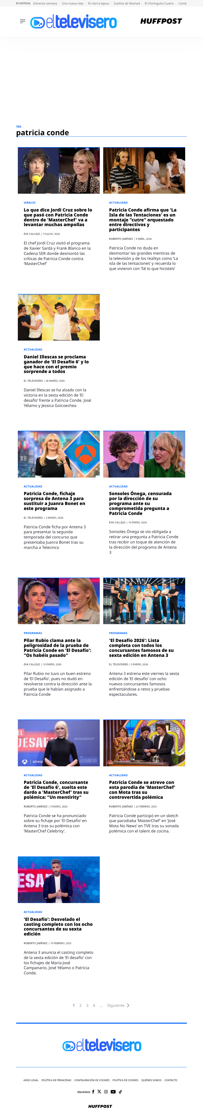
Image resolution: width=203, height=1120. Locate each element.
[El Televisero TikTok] (120, 1092)
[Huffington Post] (161, 21)
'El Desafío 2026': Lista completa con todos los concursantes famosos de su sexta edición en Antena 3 (141, 648)
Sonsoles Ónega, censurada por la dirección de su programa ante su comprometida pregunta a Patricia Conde (140, 503)
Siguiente (116, 1005)
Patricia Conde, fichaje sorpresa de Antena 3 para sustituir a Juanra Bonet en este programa (54, 501)
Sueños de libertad (127, 3)
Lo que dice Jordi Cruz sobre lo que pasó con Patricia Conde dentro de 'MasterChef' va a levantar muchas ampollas (58, 217)
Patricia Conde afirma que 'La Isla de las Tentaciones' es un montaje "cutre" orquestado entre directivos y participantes (143, 220)
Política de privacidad (56, 1080)
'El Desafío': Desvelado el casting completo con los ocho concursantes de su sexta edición (58, 926)
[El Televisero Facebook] (93, 1092)
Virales (30, 203)
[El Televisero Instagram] (106, 1092)
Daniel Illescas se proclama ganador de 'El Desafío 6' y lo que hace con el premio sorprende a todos (56, 364)
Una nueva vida (73, 3)
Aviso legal (31, 1080)
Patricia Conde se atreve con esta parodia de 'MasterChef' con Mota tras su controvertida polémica (142, 789)
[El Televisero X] (99, 1092)
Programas (33, 633)
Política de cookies (126, 1080)
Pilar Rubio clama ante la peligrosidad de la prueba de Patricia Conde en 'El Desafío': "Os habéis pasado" (57, 648)
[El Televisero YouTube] (113, 1092)
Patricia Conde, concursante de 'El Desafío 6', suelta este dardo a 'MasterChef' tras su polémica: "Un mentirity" (56, 789)
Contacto (170, 1080)
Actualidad (118, 203)
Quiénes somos (151, 1080)
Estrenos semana (45, 3)
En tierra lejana (99, 3)
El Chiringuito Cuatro (160, 3)
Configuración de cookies (92, 1080)
